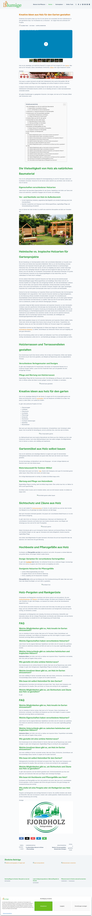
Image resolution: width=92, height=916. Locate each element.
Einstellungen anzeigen (81, 906)
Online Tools (69, 4)
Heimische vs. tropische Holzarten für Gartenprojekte (40, 111)
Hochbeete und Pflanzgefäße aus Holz (36, 126)
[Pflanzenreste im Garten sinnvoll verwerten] (74, 869)
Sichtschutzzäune (37, 508)
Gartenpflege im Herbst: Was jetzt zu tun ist (17, 879)
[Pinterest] (78, 4)
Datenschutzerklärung (7, 913)
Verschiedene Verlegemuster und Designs (38, 114)
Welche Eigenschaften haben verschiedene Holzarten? (41, 136)
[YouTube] (82, 4)
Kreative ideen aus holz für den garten (36, 118)
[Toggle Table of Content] (63, 104)
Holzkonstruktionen (24, 599)
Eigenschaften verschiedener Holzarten (38, 108)
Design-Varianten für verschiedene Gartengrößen (40, 128)
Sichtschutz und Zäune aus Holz (35, 124)
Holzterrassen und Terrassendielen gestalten (38, 113)
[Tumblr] (89, 4)
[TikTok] (80, 4)
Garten (50, 4)
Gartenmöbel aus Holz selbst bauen (36, 119)
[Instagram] (85, 4)
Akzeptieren (43, 906)
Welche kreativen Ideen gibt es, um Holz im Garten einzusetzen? (43, 141)
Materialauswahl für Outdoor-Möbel (37, 121)
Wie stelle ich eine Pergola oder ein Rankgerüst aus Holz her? (43, 160)
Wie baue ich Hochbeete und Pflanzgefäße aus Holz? (41, 158)
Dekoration (43, 25)
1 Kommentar (71, 881)
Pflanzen (34, 599)
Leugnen (62, 906)
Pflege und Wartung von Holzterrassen (38, 116)
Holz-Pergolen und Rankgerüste (35, 131)
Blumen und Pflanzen (39, 4)
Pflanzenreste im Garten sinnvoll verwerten (73, 879)
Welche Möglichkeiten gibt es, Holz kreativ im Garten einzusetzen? (44, 134)
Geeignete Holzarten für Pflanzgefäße (37, 129)
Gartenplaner (59, 4)
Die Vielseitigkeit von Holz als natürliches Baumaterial (40, 106)
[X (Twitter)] (87, 4)
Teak (40, 471)
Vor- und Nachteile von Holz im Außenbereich (39, 109)
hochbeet (28, 562)
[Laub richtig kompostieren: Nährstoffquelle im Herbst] (46, 869)
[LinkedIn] (38, 838)
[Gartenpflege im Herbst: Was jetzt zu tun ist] (18, 869)
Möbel (52, 67)
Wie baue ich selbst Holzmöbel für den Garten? (39, 142)
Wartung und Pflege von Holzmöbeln (37, 123)
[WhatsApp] (44, 838)
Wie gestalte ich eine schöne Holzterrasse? (39, 139)
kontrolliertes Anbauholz (25, 329)
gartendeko (40, 398)
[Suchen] (76, 4)
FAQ (28, 133)
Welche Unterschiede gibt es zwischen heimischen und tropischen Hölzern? (46, 137)
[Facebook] (21, 838)
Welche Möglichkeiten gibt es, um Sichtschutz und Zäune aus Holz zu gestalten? (47, 144)
